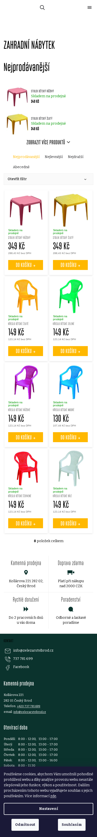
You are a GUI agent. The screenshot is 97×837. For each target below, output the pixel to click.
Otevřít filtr (17, 179)
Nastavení (48, 809)
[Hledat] (41, 7)
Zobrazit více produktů (46, 142)
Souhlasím (72, 825)
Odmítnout (25, 825)
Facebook (21, 667)
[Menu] (89, 7)
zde (53, 796)
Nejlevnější (54, 157)
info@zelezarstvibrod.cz (33, 650)
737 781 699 (23, 659)
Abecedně (21, 167)
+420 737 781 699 (28, 706)
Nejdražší (75, 157)
